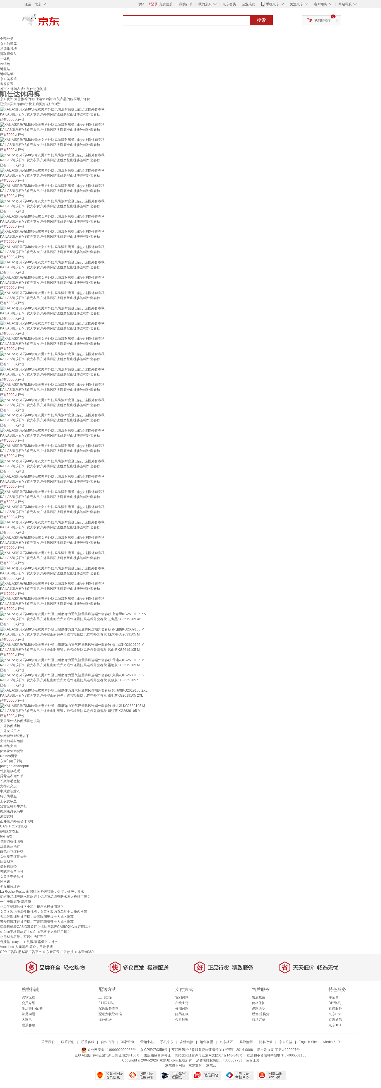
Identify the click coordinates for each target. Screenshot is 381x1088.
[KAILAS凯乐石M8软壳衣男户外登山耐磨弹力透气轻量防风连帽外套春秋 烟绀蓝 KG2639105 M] (72, 705)
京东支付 (195, 1065)
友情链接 (186, 1042)
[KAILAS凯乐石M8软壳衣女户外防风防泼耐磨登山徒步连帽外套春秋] (52, 140)
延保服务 (335, 1008)
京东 (59, 22)
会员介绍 (28, 1003)
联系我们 (67, 1042)
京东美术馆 (8, 79)
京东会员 (229, 4)
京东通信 (335, 1020)
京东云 (211, 1065)
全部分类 (6, 39)
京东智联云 (51, 952)
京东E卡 (335, 1014)
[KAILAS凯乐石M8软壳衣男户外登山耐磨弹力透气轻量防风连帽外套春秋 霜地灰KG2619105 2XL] (74, 690)
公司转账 (182, 1020)
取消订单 (258, 1020)
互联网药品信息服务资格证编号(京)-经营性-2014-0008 (212, 1050)
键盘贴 (5, 69)
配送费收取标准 (110, 1014)
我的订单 (185, 4)
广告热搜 (67, 952)
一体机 (5, 59)
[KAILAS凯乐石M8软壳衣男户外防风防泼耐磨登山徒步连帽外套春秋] (52, 109)
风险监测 (246, 1042)
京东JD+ (335, 1025)
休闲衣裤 (17, 89)
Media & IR (331, 1042)
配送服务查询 (108, 1008)
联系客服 (28, 1025)
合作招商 (107, 1042)
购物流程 (28, 997)
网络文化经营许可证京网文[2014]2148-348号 (209, 1055)
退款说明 (258, 1008)
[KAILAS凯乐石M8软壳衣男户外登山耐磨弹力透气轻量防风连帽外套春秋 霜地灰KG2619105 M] (72, 660)
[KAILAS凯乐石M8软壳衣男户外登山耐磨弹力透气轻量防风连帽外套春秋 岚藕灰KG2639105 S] (72, 675)
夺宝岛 (334, 997)
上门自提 (105, 997)
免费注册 (166, 4)
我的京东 (205, 4)
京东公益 (285, 1042)
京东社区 (226, 1042)
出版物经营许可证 (157, 1055)
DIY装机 (335, 1003)
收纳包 (5, 64)
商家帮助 (127, 1042)
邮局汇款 (182, 1014)
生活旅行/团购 (32, 1008)
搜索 (261, 20)
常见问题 (28, 1014)
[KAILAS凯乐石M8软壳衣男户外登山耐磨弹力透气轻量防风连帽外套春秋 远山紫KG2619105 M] (72, 644)
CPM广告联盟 (10, 952)
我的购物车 (322, 20)
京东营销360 (84, 952)
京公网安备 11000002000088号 (111, 1050)
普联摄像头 (8, 54)
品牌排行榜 (8, 49)
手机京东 (272, 4)
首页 (3, 89)
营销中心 (147, 1042)
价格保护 (258, 1003)
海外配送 (105, 1020)
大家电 (27, 1020)
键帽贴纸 (6, 74)
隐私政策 (266, 1042)
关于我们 (48, 1042)
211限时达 (106, 1003)
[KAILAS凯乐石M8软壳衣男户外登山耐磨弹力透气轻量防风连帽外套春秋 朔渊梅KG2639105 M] (72, 629)
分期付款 (182, 1008)
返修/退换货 (260, 1014)
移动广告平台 (32, 952)
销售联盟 (206, 1042)
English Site (308, 1042)
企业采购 (248, 4)
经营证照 (252, 1060)
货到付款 (182, 997)
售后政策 (258, 997)
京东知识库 (8, 44)
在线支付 (182, 1003)
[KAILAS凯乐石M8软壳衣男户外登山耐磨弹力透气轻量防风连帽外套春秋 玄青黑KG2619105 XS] (73, 614)
